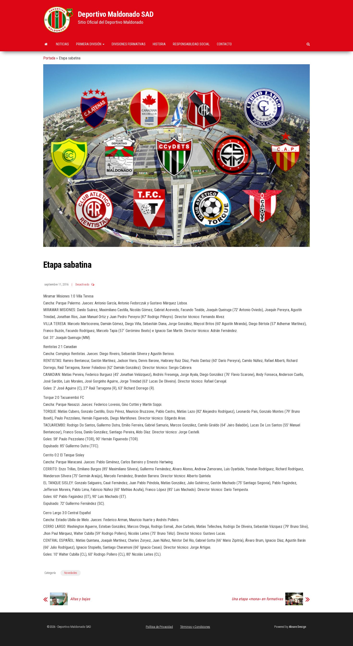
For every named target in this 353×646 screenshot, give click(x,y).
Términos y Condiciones (195, 627)
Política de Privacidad (159, 627)
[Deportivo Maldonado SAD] (46, 44)
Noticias (62, 44)
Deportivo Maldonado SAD (116, 14)
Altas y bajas (80, 599)
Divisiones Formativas (129, 44)
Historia (159, 44)
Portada (49, 58)
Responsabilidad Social (191, 44)
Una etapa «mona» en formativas (257, 599)
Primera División (89, 44)
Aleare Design (297, 627)
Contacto (224, 44)
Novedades (70, 573)
